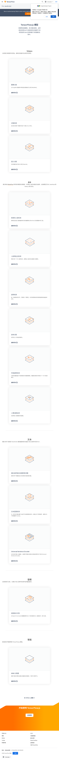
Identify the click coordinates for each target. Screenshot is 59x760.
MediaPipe (10, 184)
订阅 (15, 753)
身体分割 (14, 335)
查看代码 (13, 92)
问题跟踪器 (32, 735)
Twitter (3, 740)
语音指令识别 (15, 613)
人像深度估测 (15, 413)
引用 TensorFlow (34, 745)
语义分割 (14, 162)
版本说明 (32, 738)
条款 (3, 750)
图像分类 (14, 85)
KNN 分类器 (15, 673)
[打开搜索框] (42, 2)
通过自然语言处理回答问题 (19, 473)
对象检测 (14, 123)
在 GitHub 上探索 (29, 698)
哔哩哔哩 (4, 742)
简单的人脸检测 (16, 218)
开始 (53, 16)
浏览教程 (29, 715)
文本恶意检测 (15, 512)
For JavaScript (6, 6)
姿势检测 (14, 295)
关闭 (47, 16)
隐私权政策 (7, 750)
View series (29, 13)
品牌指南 (32, 742)
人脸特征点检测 (16, 256)
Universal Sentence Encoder (20, 551)
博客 (3, 735)
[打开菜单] (2, 1)
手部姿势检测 (15, 373)
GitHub (3, 738)
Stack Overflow (33, 740)
